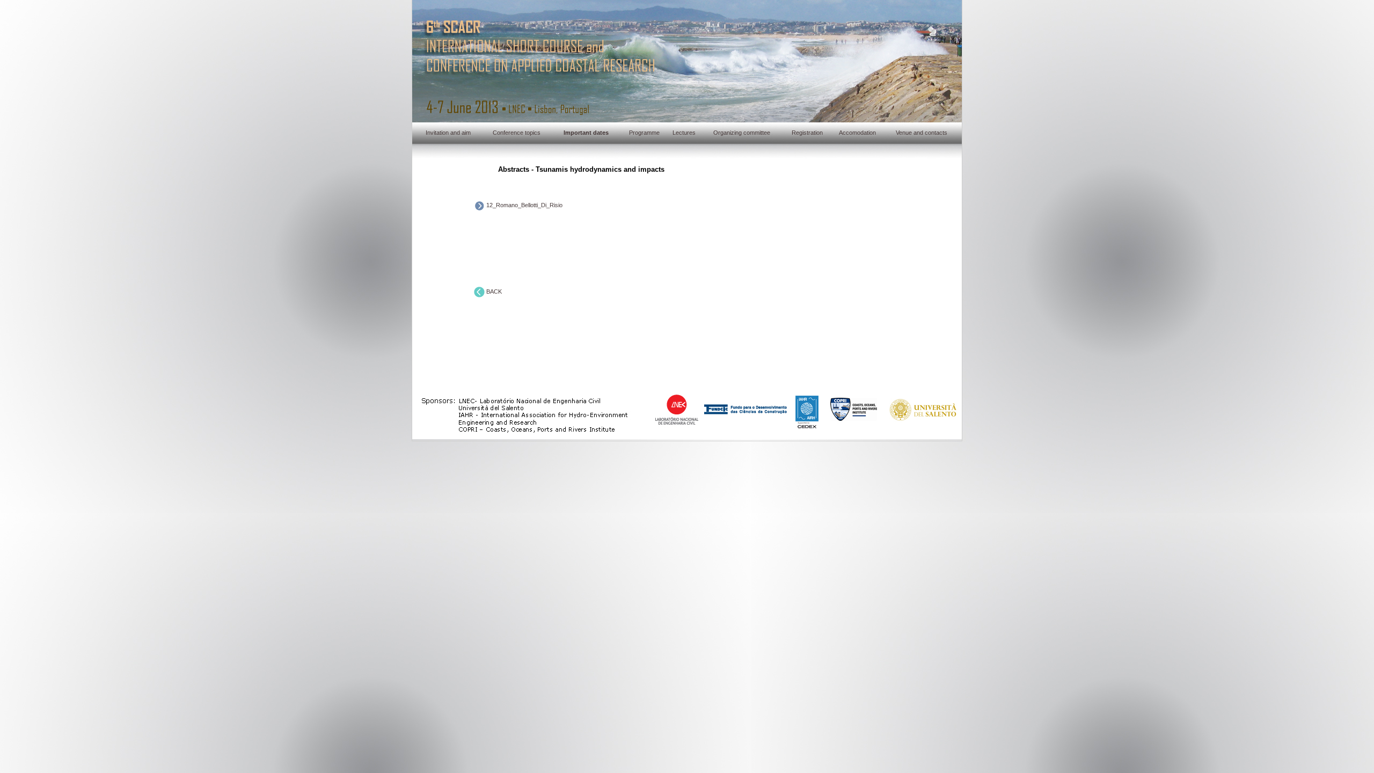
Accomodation (857, 132)
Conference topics (516, 132)
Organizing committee (741, 132)
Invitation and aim (448, 132)
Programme (644, 132)
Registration (807, 132)
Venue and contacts (921, 132)
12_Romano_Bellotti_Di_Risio (523, 205)
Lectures (684, 132)
